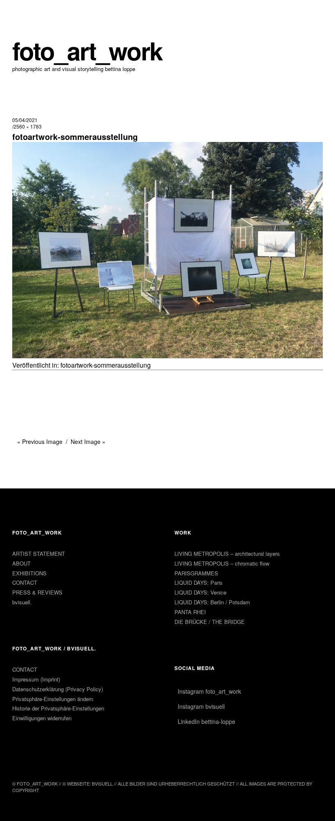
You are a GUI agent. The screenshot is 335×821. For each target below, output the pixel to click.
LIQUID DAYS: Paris (198, 582)
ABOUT (21, 563)
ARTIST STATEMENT (38, 553)
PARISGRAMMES (196, 573)
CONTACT (24, 582)
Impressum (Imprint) (36, 679)
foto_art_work (87, 50)
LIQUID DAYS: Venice (200, 592)
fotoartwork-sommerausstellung (105, 365)
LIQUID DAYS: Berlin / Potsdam (212, 602)
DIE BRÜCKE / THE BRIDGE (209, 622)
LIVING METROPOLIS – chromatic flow (221, 563)
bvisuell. (22, 602)
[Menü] (22, 12)
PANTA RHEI (190, 612)
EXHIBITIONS (29, 573)
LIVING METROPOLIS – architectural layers (227, 553)
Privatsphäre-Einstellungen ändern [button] (52, 699)
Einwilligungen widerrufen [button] (41, 718)
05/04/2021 (25, 119)
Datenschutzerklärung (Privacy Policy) (57, 689)
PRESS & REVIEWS (37, 592)
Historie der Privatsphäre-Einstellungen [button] (58, 708)
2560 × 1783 (27, 126)
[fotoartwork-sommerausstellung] (167, 355)
